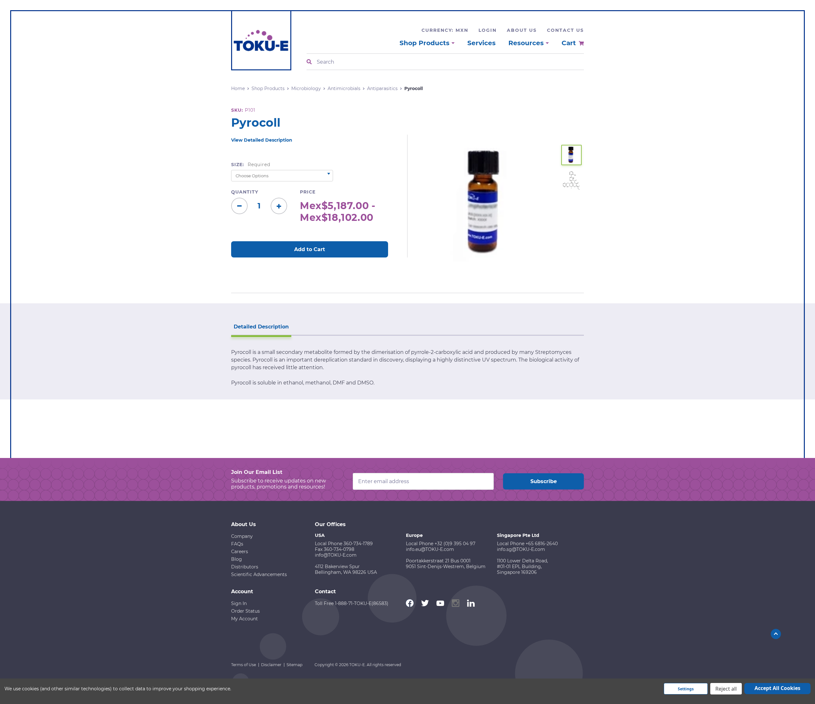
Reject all (726, 688)
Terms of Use (243, 664)
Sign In (239, 603)
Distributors (244, 567)
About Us (522, 30)
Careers (239, 551)
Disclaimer (271, 664)
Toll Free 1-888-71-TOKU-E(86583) (351, 603)
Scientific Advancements (259, 574)
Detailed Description (261, 327)
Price (307, 192)
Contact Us (565, 30)
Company (242, 536)
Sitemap (294, 664)
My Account (244, 619)
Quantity (244, 192)
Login (487, 30)
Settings (686, 689)
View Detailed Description (261, 140)
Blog (236, 559)
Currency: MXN (445, 30)
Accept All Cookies (777, 688)
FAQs (237, 544)
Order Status (245, 611)
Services (481, 43)
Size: (250, 164)
